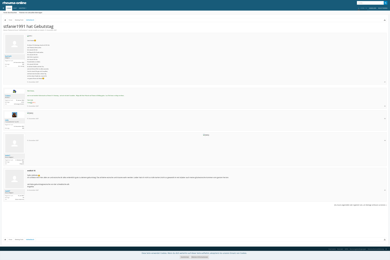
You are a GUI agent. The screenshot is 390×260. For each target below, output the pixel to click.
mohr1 (7, 155)
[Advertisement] (195, 221)
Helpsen (22, 164)
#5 (385, 190)
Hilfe (346, 249)
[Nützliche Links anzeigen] (385, 20)
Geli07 (7, 191)
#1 (385, 82)
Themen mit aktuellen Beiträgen (30, 13)
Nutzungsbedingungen (358, 249)
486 (23, 128)
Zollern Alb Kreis (19, 199)
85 (23, 197)
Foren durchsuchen (10, 13)
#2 (385, 106)
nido (7, 120)
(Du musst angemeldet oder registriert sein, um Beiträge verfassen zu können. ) (360, 205)
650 (23, 64)
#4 (385, 140)
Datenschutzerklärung (376, 249)
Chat (15, 8)
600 (23, 162)
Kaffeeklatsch (23, 30)
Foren (9, 8)
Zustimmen (185, 257)
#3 (385, 118)
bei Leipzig (21, 66)
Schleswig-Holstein (19, 104)
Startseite (332, 249)
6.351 (22, 102)
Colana (7, 96)
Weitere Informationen (199, 257)
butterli (42, 30)
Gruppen (22, 8)
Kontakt (340, 249)
